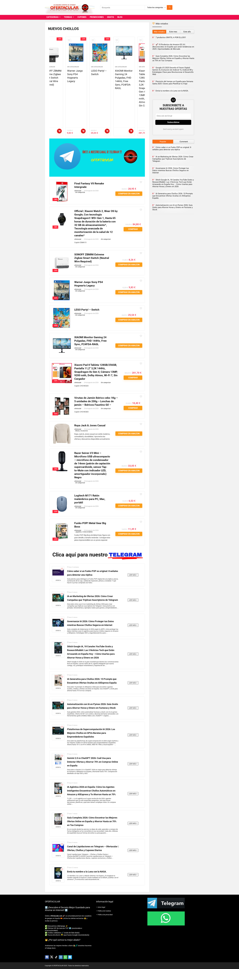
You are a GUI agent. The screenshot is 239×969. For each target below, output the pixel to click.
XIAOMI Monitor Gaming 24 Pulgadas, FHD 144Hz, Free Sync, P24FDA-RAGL (90, 341)
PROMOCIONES (97, 17)
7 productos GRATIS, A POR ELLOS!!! (171, 37)
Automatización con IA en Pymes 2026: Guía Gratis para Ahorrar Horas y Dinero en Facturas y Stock (172, 207)
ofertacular (77, 191)
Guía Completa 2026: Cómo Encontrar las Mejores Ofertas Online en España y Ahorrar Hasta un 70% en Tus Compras (92, 821)
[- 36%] (62, 183)
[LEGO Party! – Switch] (85, 52)
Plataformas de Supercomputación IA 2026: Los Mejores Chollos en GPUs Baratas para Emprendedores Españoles (91, 733)
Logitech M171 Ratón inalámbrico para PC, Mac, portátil (89, 499)
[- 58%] (62, 211)
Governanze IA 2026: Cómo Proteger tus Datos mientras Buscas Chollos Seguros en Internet (170, 170)
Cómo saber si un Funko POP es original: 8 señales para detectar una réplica (171, 148)
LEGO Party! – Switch (86, 309)
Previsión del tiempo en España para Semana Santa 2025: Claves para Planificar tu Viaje (172, 82)
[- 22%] (62, 282)
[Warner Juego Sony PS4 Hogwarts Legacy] (61, 52)
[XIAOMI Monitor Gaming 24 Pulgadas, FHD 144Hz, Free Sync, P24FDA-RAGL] (109, 52)
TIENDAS (68, 17)
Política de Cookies (104, 911)
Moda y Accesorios (81, 431)
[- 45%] (62, 453)
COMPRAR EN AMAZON (68, 131)
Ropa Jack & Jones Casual (89, 425)
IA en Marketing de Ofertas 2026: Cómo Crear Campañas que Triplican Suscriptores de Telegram (172, 159)
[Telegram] (70, 957)
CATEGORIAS (52, 17)
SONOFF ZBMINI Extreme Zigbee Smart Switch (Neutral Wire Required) (91, 258)
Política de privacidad (105, 915)
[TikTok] (56, 957)
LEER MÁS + (133, 575)
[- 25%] (62, 254)
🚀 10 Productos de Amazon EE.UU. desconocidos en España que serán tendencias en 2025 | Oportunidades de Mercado (173, 46)
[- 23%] (62, 523)
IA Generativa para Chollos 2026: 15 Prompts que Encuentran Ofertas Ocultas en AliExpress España (172, 195)
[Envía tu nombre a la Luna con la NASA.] (58, 873)
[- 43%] (62, 309)
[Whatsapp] (65, 957)
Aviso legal (101, 907)
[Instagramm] (61, 957)
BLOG (119, 17)
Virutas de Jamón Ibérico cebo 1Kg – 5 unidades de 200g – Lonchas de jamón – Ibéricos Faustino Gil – (96, 401)
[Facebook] (47, 957)
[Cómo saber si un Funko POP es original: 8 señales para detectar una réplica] (58, 572)
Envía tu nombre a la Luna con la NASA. (87, 871)
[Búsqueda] (169, 7)
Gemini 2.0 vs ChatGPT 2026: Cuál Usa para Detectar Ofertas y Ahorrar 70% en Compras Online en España (92, 762)
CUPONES (81, 17)
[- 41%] (62, 398)
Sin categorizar (58, 67)
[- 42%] (62, 365)
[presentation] (52, 59)
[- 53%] (62, 495)
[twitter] (52, 957)
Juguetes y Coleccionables (84, 532)
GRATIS (110, 17)
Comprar (140, 131)
